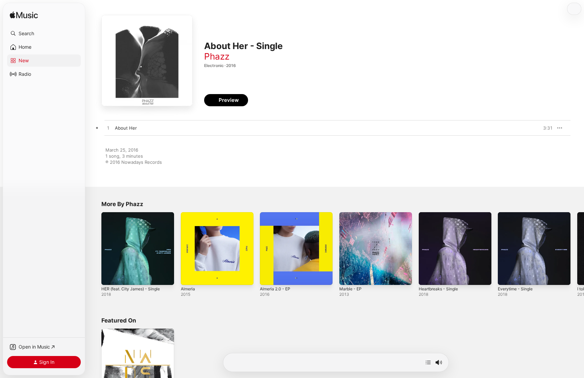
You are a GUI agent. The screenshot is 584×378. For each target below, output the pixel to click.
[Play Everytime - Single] (506, 276)
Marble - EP (351, 215)
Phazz (216, 56)
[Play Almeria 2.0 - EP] (268, 276)
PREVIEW (545, 128)
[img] (24, 15)
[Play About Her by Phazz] (108, 128)
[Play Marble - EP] (348, 276)
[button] (43, 33)
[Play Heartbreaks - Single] (427, 276)
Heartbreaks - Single (440, 215)
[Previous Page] (94, 248)
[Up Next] (428, 362)
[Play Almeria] (189, 276)
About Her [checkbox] (126, 128)
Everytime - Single (517, 215)
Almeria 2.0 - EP (277, 215)
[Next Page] (577, 248)
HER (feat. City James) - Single (134, 215)
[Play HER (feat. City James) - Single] (110, 276)
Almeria (188, 215)
